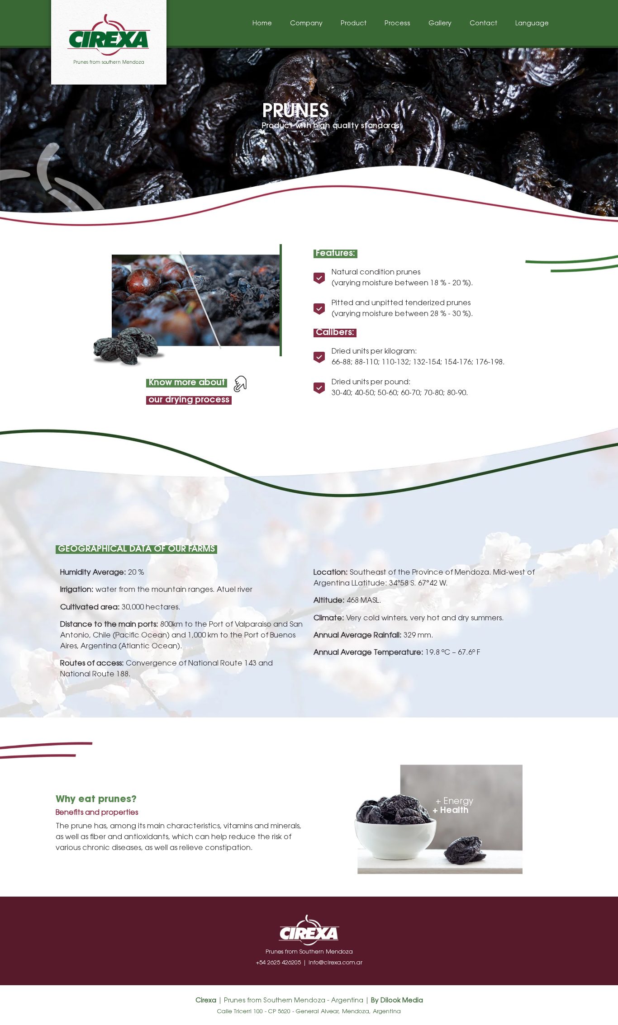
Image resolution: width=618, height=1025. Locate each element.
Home (262, 23)
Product (353, 23)
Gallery (440, 23)
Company (306, 23)
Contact (483, 23)
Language (532, 23)
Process (397, 23)
